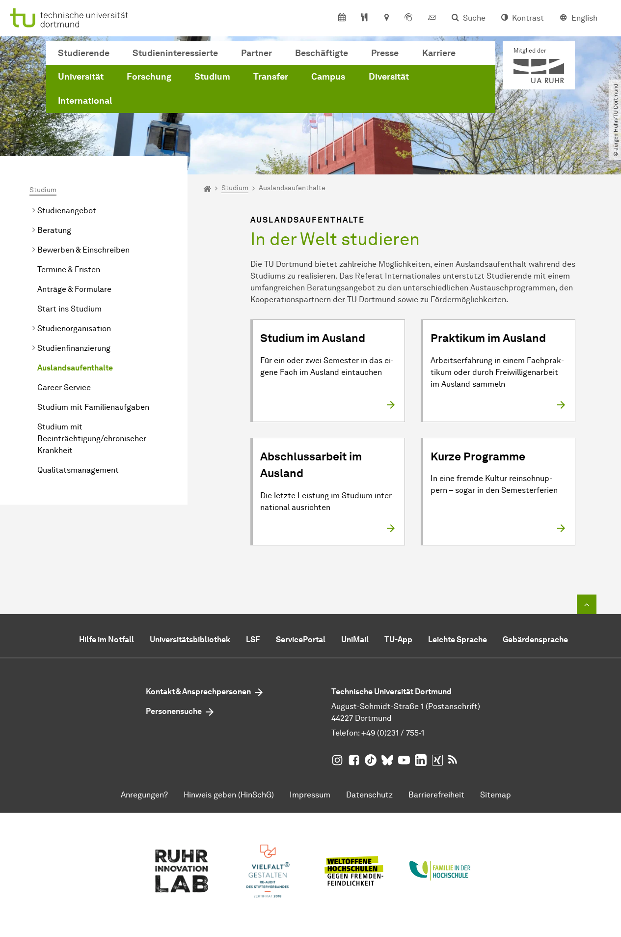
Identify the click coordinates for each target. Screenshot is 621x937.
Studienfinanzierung (73, 348)
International (85, 100)
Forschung (149, 76)
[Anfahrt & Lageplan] (386, 18)
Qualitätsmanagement (78, 470)
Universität (81, 76)
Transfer (270, 76)
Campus (328, 76)
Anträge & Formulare (74, 289)
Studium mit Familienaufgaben (93, 407)
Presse (385, 53)
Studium (212, 76)
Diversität (389, 76)
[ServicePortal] (408, 18)
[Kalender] (341, 18)
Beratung (54, 230)
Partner (256, 53)
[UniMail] (432, 18)
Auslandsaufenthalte (75, 367)
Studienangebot (66, 210)
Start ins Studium (69, 308)
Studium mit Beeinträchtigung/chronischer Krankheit (91, 438)
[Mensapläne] (364, 18)
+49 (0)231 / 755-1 (392, 733)
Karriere (439, 53)
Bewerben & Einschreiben (83, 250)
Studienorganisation (74, 328)
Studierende (83, 53)
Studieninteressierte (175, 53)
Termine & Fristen (68, 269)
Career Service (64, 387)
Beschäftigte (321, 53)
